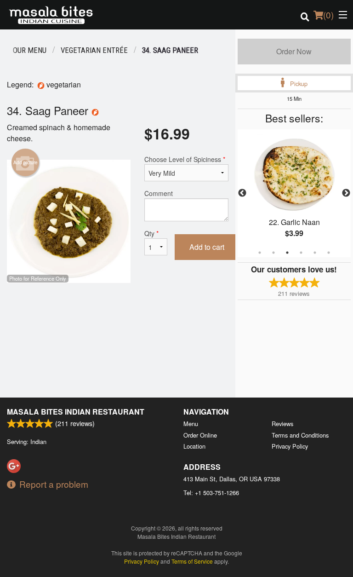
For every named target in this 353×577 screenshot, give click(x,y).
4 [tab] (301, 252)
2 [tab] (273, 252)
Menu (190, 423)
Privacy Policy (290, 446)
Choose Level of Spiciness (184, 159)
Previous (242, 193)
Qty (151, 233)
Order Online (200, 435)
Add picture (25, 162)
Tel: (211, 492)
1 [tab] (259, 252)
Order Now (294, 51)
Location (194, 446)
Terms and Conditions (300, 435)
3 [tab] (287, 252)
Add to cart (206, 247)
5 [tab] (314, 252)
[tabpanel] (294, 193)
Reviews (282, 423)
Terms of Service (192, 561)
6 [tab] (328, 252)
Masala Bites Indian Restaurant (75, 411)
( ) (328, 14)
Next (346, 193)
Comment (158, 193)
